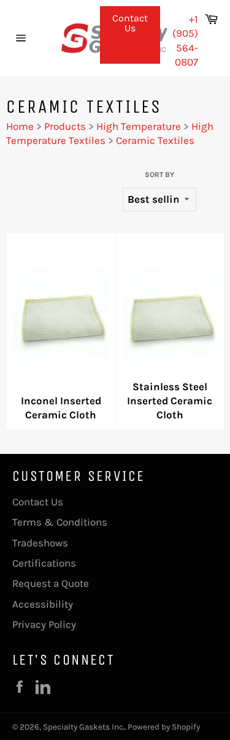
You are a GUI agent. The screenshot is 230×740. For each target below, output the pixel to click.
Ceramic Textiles (155, 140)
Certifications (44, 563)
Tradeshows (40, 543)
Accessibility (42, 604)
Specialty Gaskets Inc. (84, 726)
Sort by (159, 174)
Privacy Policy (44, 624)
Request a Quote (50, 583)
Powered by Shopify (164, 726)
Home (20, 126)
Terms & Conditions (59, 522)
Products (65, 126)
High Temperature (138, 126)
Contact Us (130, 23)
